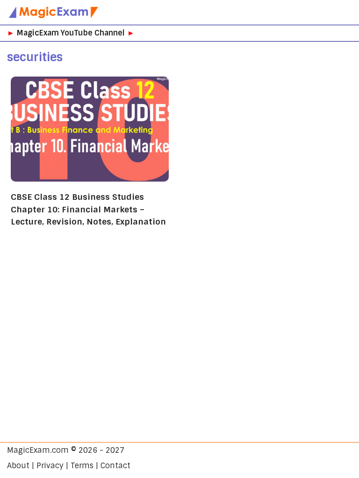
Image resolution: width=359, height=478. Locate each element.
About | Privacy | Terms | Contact (68, 466)
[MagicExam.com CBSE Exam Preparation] (54, 12)
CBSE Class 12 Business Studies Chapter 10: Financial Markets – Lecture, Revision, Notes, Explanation (88, 209)
